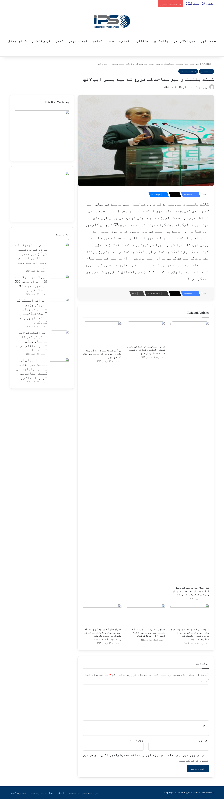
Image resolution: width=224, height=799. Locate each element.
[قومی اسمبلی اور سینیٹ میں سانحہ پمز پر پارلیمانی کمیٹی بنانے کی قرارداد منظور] (59, 364)
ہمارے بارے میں (41, 792)
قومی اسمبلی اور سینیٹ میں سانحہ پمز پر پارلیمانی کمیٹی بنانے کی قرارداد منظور (31, 369)
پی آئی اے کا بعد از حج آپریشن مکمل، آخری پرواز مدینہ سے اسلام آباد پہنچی (102, 354)
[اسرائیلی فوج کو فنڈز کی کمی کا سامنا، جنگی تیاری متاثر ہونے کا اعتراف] (59, 336)
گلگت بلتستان (188, 71)
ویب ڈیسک (201, 87)
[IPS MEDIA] (112, 21)
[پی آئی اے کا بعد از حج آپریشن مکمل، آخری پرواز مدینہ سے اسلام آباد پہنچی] (102, 334)
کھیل (59, 41)
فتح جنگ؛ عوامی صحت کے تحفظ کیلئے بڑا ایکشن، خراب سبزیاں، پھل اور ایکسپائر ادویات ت (190, 591)
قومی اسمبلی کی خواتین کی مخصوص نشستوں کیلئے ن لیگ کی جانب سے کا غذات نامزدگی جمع (146, 350)
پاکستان (161, 41)
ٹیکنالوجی (78, 41)
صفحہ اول (208, 41)
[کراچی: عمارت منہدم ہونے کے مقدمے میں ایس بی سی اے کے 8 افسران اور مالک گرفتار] (146, 615)
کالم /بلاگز (17, 41)
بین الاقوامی (184, 41)
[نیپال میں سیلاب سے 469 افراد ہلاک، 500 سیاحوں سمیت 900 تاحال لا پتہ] (59, 281)
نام (206, 725)
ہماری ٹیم (18, 792)
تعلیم (97, 41)
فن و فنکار (41, 41)
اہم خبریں (193, 63)
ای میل (203, 740)
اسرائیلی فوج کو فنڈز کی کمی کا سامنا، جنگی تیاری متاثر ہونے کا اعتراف (31, 341)
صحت (111, 41)
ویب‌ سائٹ (136, 740)
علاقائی (142, 41)
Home (207, 63)
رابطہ (61, 792)
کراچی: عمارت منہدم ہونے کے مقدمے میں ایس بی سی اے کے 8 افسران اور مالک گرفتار (148, 632)
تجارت (124, 41)
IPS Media (207, 792)
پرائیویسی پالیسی (84, 792)
